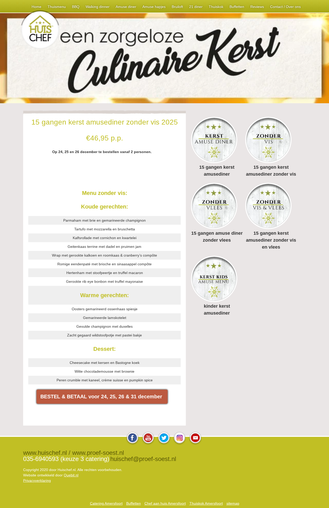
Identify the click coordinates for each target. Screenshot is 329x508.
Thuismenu (57, 7)
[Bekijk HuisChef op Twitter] (164, 443)
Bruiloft (177, 7)
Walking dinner (97, 7)
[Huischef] (40, 48)
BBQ (75, 7)
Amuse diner (126, 7)
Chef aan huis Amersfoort (165, 503)
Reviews (257, 7)
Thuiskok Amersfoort (206, 503)
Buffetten (237, 7)
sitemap (232, 503)
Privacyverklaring (37, 480)
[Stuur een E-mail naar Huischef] (195, 443)
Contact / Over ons (285, 7)
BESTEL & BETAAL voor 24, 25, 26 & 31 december (102, 396)
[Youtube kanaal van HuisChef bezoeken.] (148, 443)
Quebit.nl (71, 475)
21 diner (196, 7)
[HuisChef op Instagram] (179, 443)
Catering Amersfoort (106, 503)
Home (36, 7)
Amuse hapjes (154, 7)
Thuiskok (216, 7)
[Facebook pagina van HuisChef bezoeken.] (132, 443)
